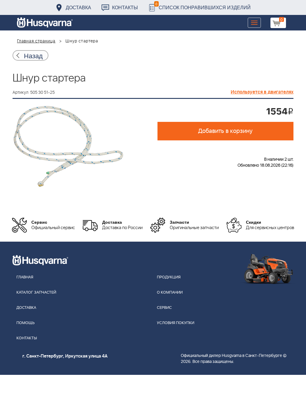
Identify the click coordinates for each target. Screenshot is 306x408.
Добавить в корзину (225, 131)
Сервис (164, 308)
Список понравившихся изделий (203, 5)
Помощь (25, 323)
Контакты (125, 7)
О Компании (170, 292)
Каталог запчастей (36, 292)
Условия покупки (175, 323)
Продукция (168, 277)
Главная (24, 277)
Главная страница (36, 41)
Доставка (78, 7)
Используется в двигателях (262, 92)
